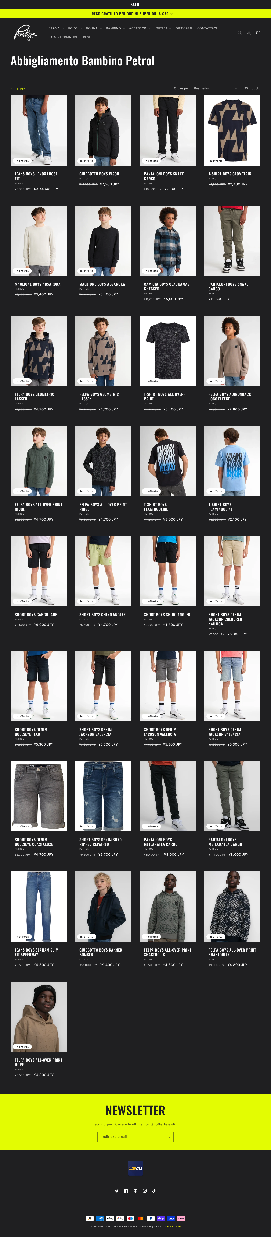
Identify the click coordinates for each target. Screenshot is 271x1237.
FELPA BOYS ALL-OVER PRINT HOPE (38, 1062)
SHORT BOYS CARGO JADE (36, 614)
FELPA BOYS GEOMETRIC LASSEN (34, 396)
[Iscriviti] (168, 1137)
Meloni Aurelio (175, 1226)
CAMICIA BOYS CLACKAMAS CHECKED (166, 286)
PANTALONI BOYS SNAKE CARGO (164, 176)
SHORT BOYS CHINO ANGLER (102, 614)
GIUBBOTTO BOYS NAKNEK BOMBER (100, 952)
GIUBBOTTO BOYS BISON (99, 173)
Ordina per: (182, 88)
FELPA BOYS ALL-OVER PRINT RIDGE (38, 506)
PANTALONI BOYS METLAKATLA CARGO (160, 842)
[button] (55, 28)
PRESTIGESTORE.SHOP (111, 1226)
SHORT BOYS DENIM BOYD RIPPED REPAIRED (100, 842)
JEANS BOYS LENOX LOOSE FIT (36, 176)
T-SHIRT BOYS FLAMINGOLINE (156, 506)
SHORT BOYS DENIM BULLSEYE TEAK (31, 731)
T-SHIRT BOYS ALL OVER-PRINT (164, 396)
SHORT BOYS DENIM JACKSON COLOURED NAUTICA (225, 619)
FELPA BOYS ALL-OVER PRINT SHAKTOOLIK (168, 952)
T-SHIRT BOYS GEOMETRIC (230, 173)
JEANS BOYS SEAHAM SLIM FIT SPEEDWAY (36, 952)
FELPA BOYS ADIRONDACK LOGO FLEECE (230, 396)
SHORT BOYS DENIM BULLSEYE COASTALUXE (34, 842)
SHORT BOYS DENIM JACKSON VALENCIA (95, 731)
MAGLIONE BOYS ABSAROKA (38, 284)
